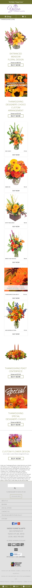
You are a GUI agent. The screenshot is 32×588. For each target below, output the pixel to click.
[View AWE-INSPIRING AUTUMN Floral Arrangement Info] (16, 315)
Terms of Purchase (16, 581)
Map (17, 586)
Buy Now (16, 65)
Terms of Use (28, 581)
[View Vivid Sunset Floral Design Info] (16, 136)
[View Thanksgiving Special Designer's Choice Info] (16, 397)
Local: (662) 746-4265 (16, 537)
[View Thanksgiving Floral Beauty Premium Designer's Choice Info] (16, 279)
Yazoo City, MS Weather (8, 576)
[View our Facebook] (13, 524)
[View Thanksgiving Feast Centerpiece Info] (16, 352)
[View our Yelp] (19, 524)
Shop (9, 16)
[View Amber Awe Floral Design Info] (16, 172)
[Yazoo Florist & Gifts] (16, 12)
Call (6, 586)
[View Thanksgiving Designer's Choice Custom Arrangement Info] (16, 85)
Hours (27, 586)
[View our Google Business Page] (16, 524)
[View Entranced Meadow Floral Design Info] (16, 37)
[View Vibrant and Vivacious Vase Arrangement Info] (16, 243)
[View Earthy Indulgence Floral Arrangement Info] (16, 208)
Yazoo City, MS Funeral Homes (10, 570)
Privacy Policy (4, 581)
